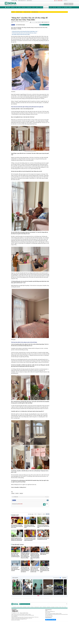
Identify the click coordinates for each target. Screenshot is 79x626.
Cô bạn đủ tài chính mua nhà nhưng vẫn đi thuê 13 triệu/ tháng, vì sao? (25, 31)
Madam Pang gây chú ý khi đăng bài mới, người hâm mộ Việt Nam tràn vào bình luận (16, 539)
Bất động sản (29, 7)
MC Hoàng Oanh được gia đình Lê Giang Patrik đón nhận (43, 539)
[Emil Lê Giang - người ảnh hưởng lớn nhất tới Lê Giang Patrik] (30, 520)
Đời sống (70, 7)
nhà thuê (13, 493)
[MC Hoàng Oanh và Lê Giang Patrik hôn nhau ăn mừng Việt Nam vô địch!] (17, 520)
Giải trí (50, 7)
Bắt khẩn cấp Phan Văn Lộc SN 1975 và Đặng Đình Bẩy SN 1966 (17, 590)
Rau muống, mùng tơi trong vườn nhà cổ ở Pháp (21, 34)
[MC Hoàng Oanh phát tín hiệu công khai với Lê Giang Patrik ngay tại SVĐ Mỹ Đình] (30, 533)
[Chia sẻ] (13, 24)
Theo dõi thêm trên (56, 577)
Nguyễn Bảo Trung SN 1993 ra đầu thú (44, 554)
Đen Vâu (17, 493)
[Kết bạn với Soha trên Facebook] (44, 504)
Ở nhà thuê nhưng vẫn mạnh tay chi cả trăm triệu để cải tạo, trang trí (24, 32)
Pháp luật (54, 7)
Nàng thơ (21, 493)
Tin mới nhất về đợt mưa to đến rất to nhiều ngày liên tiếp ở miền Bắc (15, 569)
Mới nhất (8, 7)
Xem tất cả (64, 577)
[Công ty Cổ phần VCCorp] (25, 610)
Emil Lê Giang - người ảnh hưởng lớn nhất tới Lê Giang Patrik (29, 526)
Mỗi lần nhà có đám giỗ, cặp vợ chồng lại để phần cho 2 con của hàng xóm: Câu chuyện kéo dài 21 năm (35, 569)
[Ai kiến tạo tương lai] (68, 3)
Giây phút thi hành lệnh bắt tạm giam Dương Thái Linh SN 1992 (37, 590)
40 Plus (33, 7)
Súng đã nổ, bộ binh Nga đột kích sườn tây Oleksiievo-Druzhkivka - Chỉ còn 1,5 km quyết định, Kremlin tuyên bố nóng (34, 556)
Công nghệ (65, 7)
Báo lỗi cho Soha (46, 24)
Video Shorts (15, 577)
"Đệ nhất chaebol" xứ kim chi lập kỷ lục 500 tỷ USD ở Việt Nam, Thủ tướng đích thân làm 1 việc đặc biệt (25, 569)
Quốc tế (37, 7)
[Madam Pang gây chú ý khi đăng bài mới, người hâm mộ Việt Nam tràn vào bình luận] (17, 533)
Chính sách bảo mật (48, 617)
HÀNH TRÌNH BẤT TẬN (22, 0)
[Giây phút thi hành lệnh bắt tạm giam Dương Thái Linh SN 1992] (38, 587)
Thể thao (41, 7)
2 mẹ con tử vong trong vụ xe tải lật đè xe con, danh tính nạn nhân (43, 526)
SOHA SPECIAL (29, 0)
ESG (16, 7)
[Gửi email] (40, 24)
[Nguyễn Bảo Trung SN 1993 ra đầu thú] (44, 549)
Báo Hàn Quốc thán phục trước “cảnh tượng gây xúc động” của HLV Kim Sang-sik (15, 555)
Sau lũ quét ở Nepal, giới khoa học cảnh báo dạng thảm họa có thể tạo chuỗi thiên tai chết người (44, 569)
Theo (30, 496)
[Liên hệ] (47, 500)
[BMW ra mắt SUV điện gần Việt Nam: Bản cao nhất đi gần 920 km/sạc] (58, 587)
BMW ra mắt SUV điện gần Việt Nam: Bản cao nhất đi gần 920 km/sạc (58, 590)
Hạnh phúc (13, 7)
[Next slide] (65, 588)
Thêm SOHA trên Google (21, 24)
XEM (47, 514)
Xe (62, 7)
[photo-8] (20, 387)
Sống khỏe (59, 7)
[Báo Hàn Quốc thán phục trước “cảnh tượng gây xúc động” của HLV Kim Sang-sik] (15, 549)
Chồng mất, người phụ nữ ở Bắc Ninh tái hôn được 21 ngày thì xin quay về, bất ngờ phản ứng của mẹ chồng (25, 555)
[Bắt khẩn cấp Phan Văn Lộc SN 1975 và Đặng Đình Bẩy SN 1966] (17, 587)
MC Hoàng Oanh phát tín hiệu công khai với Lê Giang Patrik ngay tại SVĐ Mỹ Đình (30, 539)
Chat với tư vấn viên (51, 619)
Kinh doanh (24, 7)
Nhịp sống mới (46, 7)
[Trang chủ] (10, 4)
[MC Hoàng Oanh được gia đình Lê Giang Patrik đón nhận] (43, 533)
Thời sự (19, 7)
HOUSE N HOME (14, 0)
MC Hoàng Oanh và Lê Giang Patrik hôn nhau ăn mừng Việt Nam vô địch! (17, 526)
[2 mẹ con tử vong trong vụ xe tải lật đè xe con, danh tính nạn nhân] (43, 520)
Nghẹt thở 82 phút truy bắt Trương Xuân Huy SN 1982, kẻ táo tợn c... (27, 590)
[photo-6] (20, 432)
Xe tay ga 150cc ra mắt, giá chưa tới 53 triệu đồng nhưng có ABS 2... (48, 590)
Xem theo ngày (30, 514)
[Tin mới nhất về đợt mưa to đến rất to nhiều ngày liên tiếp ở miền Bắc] (15, 563)
